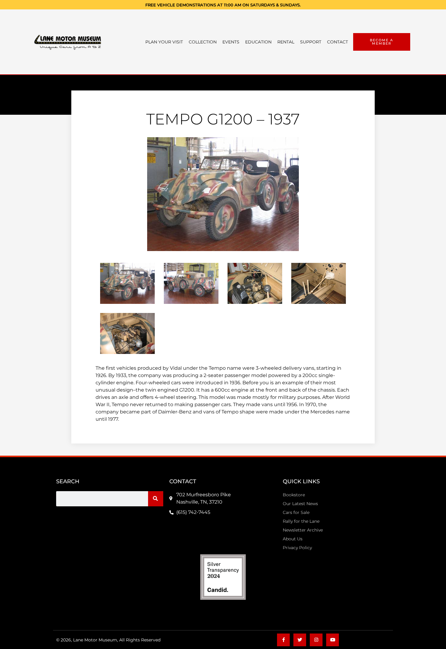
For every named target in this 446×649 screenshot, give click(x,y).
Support (310, 41)
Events (230, 41)
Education (258, 41)
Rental (285, 41)
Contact (337, 41)
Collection (203, 41)
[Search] (155, 498)
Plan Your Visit (164, 41)
